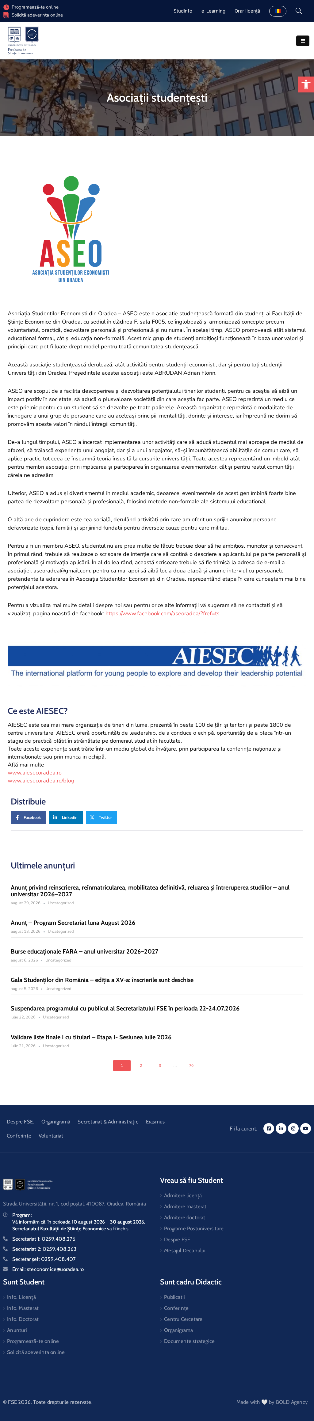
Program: (22, 1215)
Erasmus (155, 1122)
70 (191, 1065)
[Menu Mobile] (302, 41)
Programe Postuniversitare (194, 1228)
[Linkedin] (281, 1128)
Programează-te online (33, 1341)
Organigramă (55, 1122)
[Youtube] (305, 1128)
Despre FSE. (20, 1122)
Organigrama (178, 1330)
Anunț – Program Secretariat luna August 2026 (73, 922)
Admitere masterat (185, 1206)
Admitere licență (183, 1195)
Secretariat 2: (44, 1249)
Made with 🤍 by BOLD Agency (272, 1402)
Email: (48, 1269)
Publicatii (174, 1297)
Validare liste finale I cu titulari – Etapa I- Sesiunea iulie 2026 (91, 1037)
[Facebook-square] (268, 1128)
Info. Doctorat (23, 1319)
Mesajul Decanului (184, 1250)
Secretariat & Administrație (108, 1122)
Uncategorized (61, 903)
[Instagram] (293, 1128)
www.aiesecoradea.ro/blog (41, 780)
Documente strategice (189, 1341)
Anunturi (17, 1330)
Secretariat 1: (43, 1239)
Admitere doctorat (184, 1217)
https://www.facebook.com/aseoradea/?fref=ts (162, 613)
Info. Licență (21, 1297)
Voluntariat (51, 1136)
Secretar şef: (44, 1259)
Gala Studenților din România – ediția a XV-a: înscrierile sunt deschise (102, 980)
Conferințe (19, 1136)
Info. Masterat (23, 1308)
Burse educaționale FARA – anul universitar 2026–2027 (84, 951)
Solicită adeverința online (37, 15)
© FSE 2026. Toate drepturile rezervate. (48, 1402)
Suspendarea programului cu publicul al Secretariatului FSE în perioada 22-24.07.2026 (125, 1008)
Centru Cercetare (183, 1319)
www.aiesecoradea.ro (35, 772)
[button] (306, 84)
